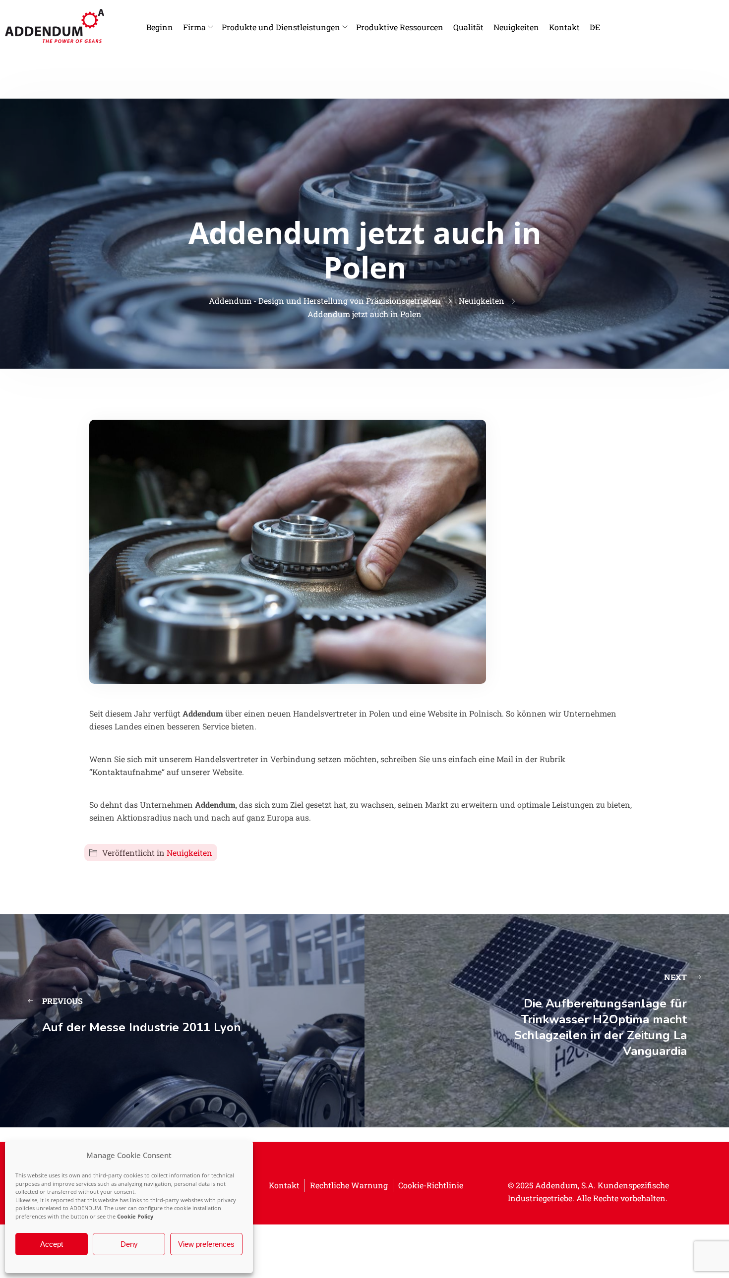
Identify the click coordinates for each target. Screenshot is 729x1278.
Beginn (159, 27)
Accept (51, 1244)
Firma (194, 27)
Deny (129, 1244)
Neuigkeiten (516, 27)
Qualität (468, 27)
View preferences (206, 1244)
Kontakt (564, 27)
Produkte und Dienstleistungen (281, 27)
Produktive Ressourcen (399, 27)
